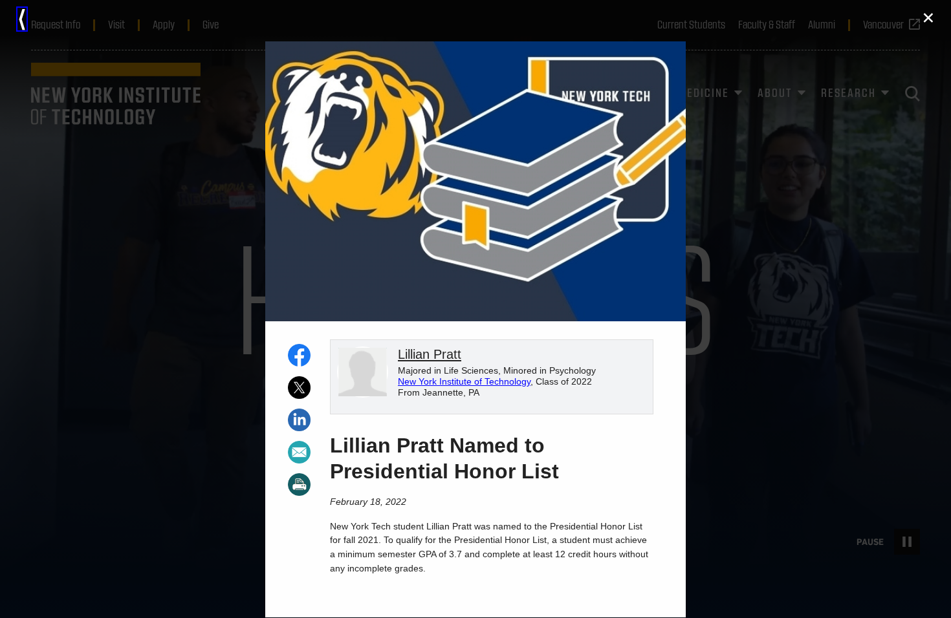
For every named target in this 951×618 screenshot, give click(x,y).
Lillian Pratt (429, 354)
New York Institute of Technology (464, 382)
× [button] (928, 17)
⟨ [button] (22, 19)
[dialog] (475, 309)
